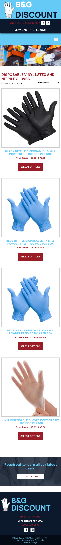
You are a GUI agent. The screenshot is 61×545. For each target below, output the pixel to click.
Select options (30, 166)
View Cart (21, 30)
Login (34, 542)
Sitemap (27, 542)
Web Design (22, 540)
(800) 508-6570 (30, 524)
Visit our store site (24, 23)
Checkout (39, 30)
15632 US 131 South (30, 516)
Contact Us (30, 476)
